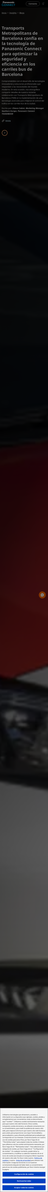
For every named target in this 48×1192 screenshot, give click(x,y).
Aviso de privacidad (23, 1160)
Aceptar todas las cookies (24, 1188)
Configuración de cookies (24, 1174)
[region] (24, 1150)
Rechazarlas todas (24, 1181)
